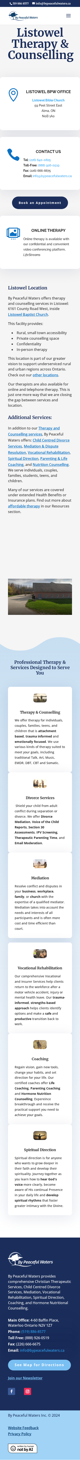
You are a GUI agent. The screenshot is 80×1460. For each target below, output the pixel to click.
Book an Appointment (40, 203)
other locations (45, 375)
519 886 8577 (21, 3)
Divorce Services (40, 798)
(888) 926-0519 (48, 165)
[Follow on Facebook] (11, 1391)
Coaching (40, 1059)
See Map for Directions (39, 1364)
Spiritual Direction (23, 458)
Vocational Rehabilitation (49, 452)
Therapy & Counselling (40, 712)
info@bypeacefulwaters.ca (52, 176)
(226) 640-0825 (39, 160)
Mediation (40, 878)
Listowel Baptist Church (28, 314)
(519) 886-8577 (33, 1331)
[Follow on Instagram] (27, 1391)
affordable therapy (24, 506)
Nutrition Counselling (51, 464)
